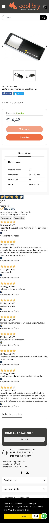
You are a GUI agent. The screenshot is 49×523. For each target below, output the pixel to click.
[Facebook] (21, 473)
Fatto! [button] (24, 516)
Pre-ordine (25, 137)
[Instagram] (27, 473)
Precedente (6, 218)
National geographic (9, 86)
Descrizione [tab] (24, 153)
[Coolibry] (24, 6)
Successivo (19, 218)
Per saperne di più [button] (21, 510)
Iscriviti (24, 439)
